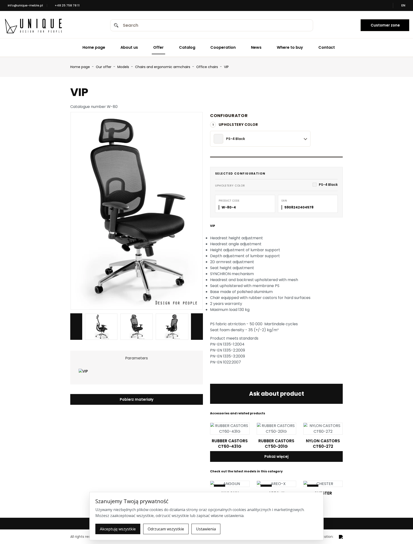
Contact (326, 47)
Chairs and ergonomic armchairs (163, 66)
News (256, 47)
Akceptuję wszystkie (118, 529)
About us (129, 47)
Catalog (187, 47)
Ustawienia (206, 529)
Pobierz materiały (136, 399)
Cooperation (223, 47)
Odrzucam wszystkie (166, 529)
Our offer (104, 66)
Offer (158, 47)
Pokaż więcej (276, 456)
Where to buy (290, 47)
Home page (93, 47)
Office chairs (207, 66)
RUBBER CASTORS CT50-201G (276, 443)
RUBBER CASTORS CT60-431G (230, 443)
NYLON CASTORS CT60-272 (323, 443)
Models (123, 66)
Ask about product (276, 394)
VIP (226, 66)
